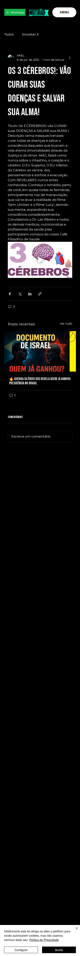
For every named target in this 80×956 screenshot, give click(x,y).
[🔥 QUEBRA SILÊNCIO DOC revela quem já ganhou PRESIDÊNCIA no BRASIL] (40, 351)
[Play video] (40, 260)
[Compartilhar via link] (40, 294)
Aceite (59, 950)
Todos (9, 34)
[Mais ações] (69, 57)
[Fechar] (74, 931)
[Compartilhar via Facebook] (10, 294)
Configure (21, 950)
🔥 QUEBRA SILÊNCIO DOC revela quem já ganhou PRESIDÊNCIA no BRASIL (40, 381)
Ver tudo (66, 323)
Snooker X (30, 34)
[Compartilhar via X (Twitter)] (20, 294)
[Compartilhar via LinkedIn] (30, 294)
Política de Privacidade (44, 940)
